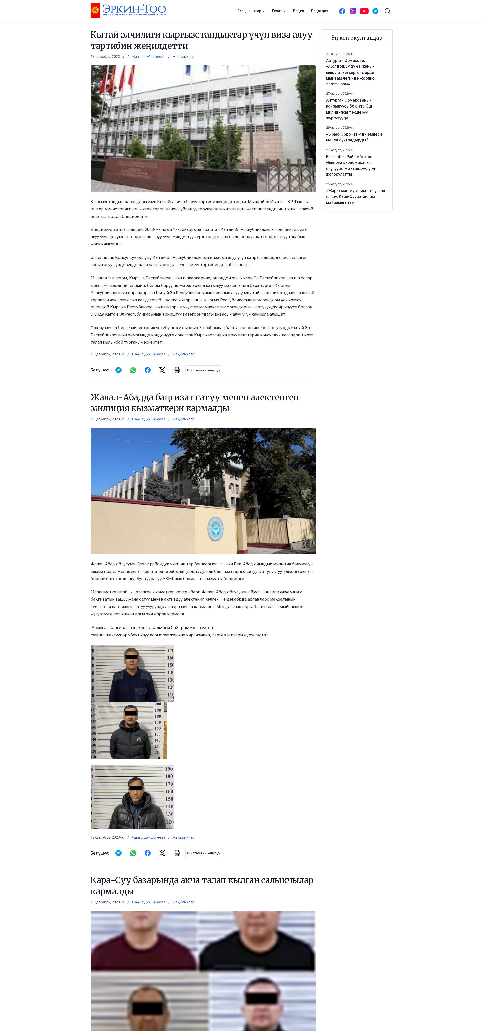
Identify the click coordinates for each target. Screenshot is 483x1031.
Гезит (277, 11)
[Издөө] (387, 11)
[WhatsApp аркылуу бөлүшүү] (133, 370)
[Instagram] (353, 11)
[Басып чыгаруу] (177, 370)
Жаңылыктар (249, 11)
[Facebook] (342, 11)
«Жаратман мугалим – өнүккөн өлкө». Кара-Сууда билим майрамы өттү (355, 196)
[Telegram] (375, 11)
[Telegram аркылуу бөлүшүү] (118, 370)
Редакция (319, 11)
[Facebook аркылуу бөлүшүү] (148, 370)
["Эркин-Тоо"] (128, 10)
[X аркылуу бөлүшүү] (162, 370)
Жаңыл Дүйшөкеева (148, 57)
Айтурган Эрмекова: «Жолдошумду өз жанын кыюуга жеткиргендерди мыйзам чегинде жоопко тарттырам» (350, 72)
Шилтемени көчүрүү (203, 370)
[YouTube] (364, 11)
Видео (298, 11)
